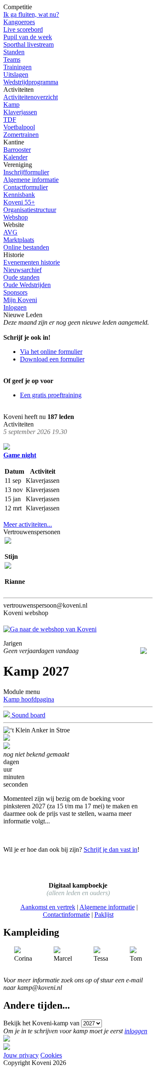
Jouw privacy (21, 1055)
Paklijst (104, 914)
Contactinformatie (66, 914)
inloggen (135, 1031)
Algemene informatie (107, 907)
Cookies (51, 1055)
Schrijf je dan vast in (110, 849)
